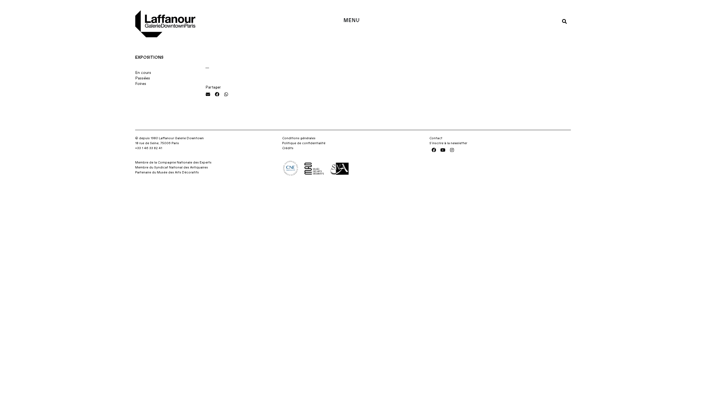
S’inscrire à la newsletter (448, 143)
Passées (142, 78)
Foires (140, 84)
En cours (143, 73)
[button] (564, 21)
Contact (435, 138)
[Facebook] (433, 150)
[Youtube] (442, 150)
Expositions (149, 57)
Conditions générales (298, 138)
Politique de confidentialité (303, 143)
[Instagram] (452, 150)
